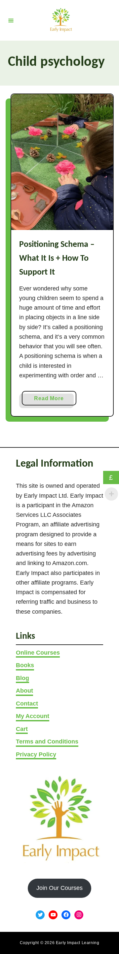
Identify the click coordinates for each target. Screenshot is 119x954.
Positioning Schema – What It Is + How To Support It (57, 258)
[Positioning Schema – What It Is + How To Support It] (62, 162)
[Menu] (11, 20)
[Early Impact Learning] (60, 20)
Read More (51, 400)
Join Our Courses (59, 888)
